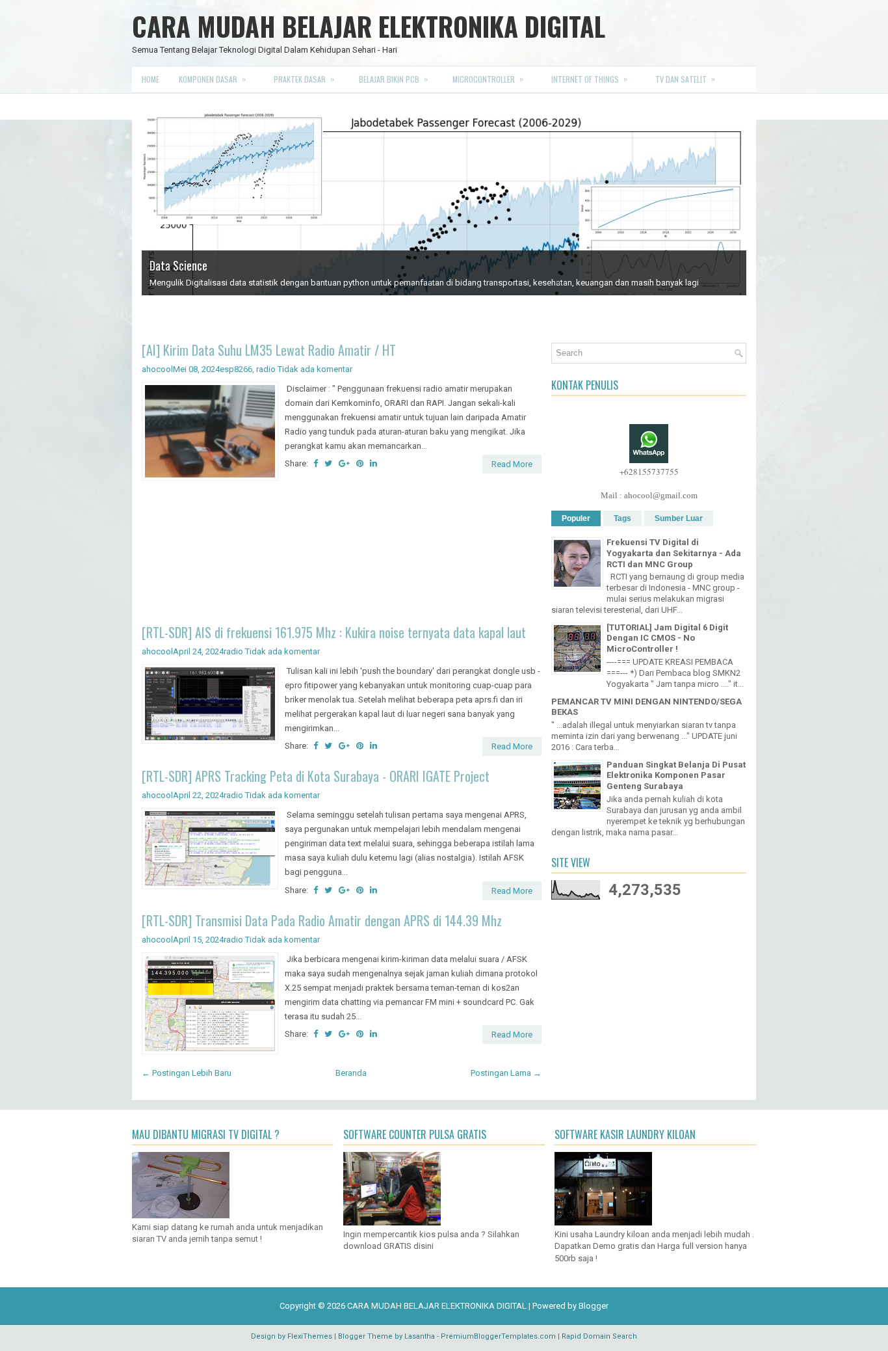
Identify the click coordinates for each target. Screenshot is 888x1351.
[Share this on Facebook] (315, 476)
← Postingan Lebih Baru (186, 1086)
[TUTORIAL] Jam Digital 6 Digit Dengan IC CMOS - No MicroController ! (667, 651)
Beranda (351, 1086)
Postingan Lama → (506, 1086)
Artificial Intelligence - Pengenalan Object (242, 312)
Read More (511, 477)
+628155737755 (649, 484)
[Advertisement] (342, 567)
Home (150, 79)
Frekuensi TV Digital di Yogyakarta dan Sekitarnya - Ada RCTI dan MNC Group (674, 566)
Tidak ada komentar (315, 382)
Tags (622, 531)
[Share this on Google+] (344, 476)
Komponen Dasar (212, 79)
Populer (576, 531)
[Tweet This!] (328, 476)
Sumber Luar (679, 531)
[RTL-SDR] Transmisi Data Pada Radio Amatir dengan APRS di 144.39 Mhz (322, 933)
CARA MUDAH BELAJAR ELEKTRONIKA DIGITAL (368, 26)
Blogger (593, 1319)
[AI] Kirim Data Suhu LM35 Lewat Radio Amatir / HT (269, 363)
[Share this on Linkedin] (373, 476)
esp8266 (236, 382)
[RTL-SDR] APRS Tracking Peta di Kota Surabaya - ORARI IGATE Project (316, 789)
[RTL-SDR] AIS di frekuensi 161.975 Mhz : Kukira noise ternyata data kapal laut (334, 645)
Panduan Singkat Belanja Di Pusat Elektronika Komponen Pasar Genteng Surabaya (676, 789)
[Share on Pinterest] (360, 476)
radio (266, 382)
